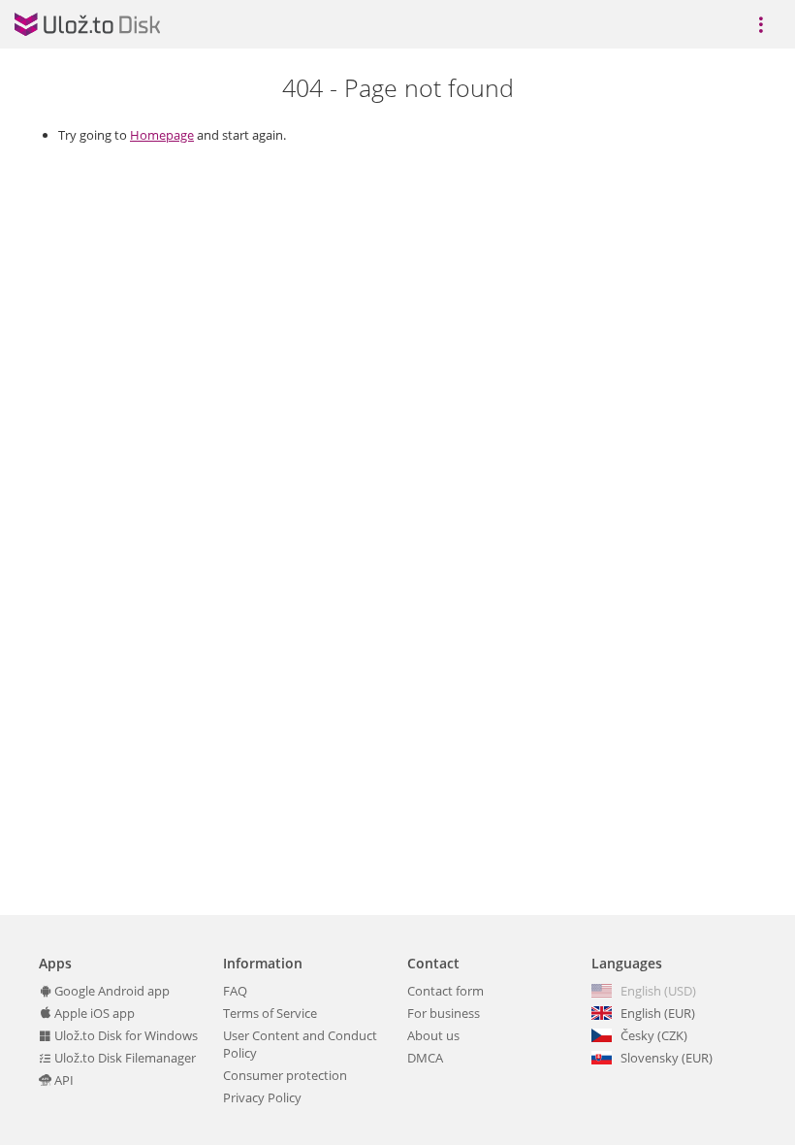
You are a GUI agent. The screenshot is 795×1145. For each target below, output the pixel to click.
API (62, 1080)
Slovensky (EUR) (666, 1057)
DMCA (425, 1057)
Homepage (162, 135)
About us (433, 1035)
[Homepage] (87, 24)
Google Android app (110, 990)
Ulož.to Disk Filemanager (123, 1057)
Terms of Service (270, 1013)
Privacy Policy (262, 1097)
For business (443, 1013)
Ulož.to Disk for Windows (124, 1035)
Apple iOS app (93, 1013)
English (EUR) (657, 1013)
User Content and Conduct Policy (300, 1044)
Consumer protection (285, 1075)
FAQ (235, 990)
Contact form (445, 990)
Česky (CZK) (653, 1035)
